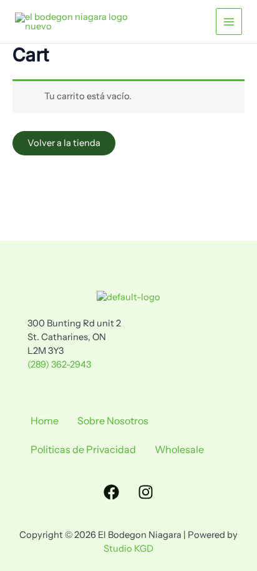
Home (45, 420)
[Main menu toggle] (229, 21)
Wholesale (179, 449)
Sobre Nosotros (112, 420)
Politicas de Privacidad (83, 449)
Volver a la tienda (63, 143)
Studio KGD (128, 548)
